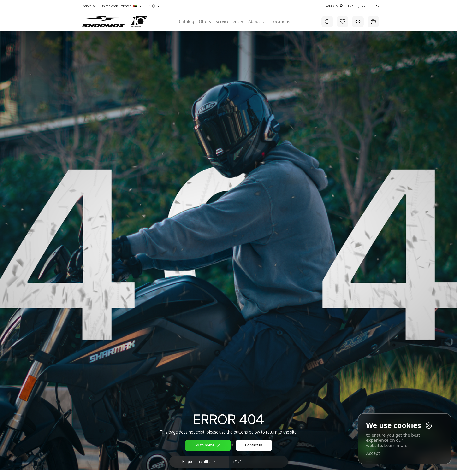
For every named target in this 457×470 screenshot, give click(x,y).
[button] (199, 462)
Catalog (186, 21)
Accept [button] (373, 453)
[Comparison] (358, 21)
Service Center (229, 21)
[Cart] (373, 21)
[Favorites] (342, 21)
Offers (205, 21)
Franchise (89, 6)
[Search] (327, 21)
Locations (280, 21)
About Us (257, 21)
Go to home (204, 445)
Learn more (395, 445)
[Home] (103, 21)
